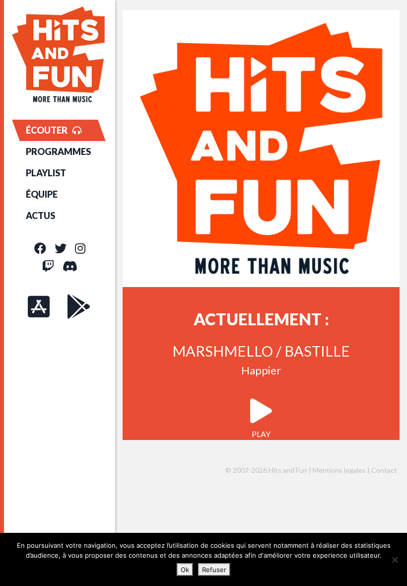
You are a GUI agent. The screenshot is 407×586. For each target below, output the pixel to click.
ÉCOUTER (47, 130)
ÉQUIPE (42, 194)
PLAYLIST (46, 172)
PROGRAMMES (58, 151)
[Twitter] (61, 248)
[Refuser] (395, 560)
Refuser (214, 570)
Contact (384, 470)
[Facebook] (40, 248)
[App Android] (79, 306)
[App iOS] (39, 306)
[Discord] (70, 266)
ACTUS (40, 215)
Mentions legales (339, 470)
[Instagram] (80, 248)
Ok (185, 570)
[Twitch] (48, 266)
